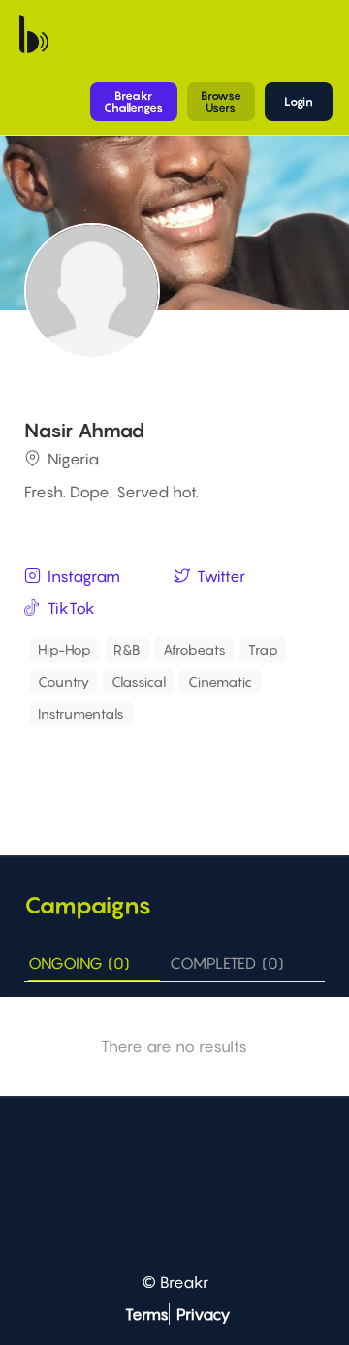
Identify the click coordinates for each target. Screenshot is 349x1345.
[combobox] (177, 681)
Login (298, 101)
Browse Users (221, 101)
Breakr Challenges (133, 101)
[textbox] (229, 708)
